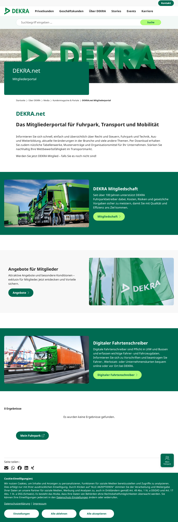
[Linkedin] (26, 468)
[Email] (6, 468)
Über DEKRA (97, 11)
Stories (116, 11)
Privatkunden (44, 11)
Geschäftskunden (71, 11)
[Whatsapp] (13, 468)
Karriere (147, 11)
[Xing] (32, 468)
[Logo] (18, 11)
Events (131, 11)
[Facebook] (20, 468)
